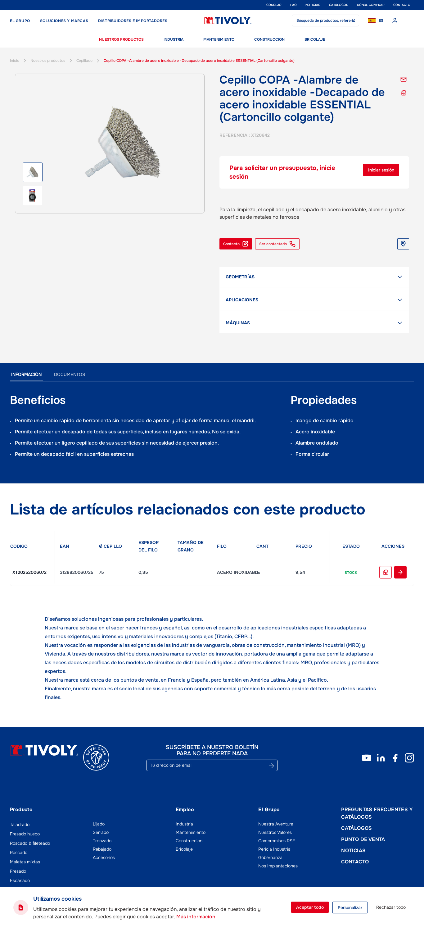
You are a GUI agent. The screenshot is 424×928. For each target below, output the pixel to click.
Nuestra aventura (275, 824)
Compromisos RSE (276, 840)
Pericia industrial (274, 849)
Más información (195, 916)
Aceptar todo (310, 907)
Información (26, 374)
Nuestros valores (275, 832)
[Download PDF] (385, 572)
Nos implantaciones (278, 866)
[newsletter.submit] (271, 766)
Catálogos (338, 5)
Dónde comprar (371, 5)
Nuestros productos (121, 39)
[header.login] (395, 20)
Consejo (274, 5)
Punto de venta (363, 839)
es (381, 20)
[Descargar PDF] (403, 93)
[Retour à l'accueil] (227, 20)
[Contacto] (403, 79)
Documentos (69, 374)
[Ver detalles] (400, 572)
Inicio (14, 60)
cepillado (84, 60)
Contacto (401, 5)
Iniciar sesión (381, 170)
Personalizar (350, 907)
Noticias (312, 5)
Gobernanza (270, 857)
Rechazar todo (391, 907)
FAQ (293, 5)
